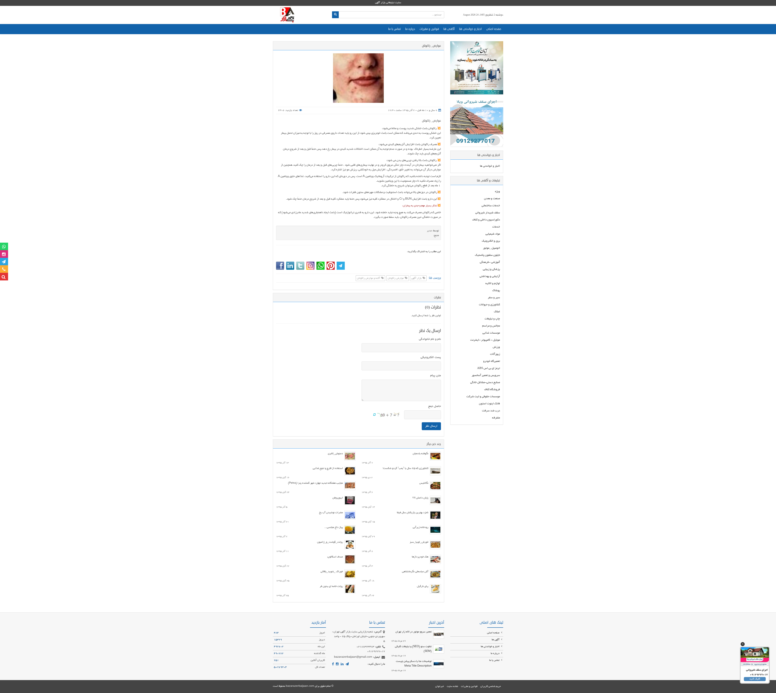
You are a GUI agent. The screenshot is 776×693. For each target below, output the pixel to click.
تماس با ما (394, 29)
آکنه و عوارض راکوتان (369, 278)
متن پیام (435, 375)
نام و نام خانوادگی (430, 339)
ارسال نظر (431, 426)
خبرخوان (439, 686)
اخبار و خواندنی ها (470, 29)
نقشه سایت (452, 686)
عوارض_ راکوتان (431, 121)
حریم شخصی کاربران (490, 686)
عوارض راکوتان (396, 278)
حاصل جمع (434, 406)
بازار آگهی (416, 278)
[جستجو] (335, 14)
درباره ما (410, 29)
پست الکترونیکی (431, 357)
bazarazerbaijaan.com (300, 686)
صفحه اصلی (493, 29)
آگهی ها (449, 29)
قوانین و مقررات (429, 29)
